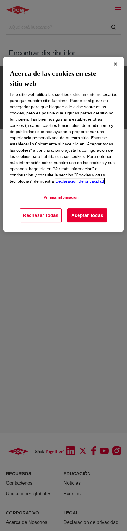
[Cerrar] (115, 64)
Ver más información (61, 197)
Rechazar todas (40, 215)
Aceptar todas (87, 215)
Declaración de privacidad (80, 181)
